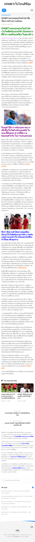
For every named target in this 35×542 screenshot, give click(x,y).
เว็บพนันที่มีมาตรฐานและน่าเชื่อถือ (23, 436)
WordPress (17, 536)
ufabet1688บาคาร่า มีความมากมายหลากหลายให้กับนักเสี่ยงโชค (8, 396)
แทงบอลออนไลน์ (6, 15)
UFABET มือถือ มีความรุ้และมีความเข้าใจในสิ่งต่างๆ (25, 396)
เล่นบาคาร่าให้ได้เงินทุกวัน (18, 456)
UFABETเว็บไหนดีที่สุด (17, 4)
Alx (27, 536)
